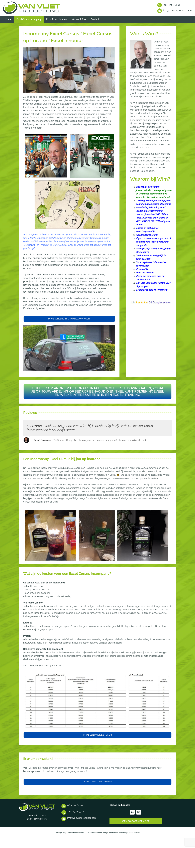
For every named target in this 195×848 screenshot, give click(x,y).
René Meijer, (123, 837)
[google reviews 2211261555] (151, 301)
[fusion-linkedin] (132, 816)
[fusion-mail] (138, 816)
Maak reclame (134, 837)
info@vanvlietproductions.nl (177, 10)
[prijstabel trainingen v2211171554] (97, 678)
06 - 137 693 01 (172, 5)
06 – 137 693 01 (75, 809)
